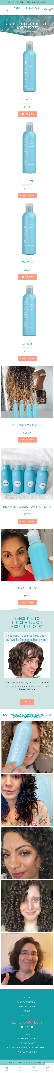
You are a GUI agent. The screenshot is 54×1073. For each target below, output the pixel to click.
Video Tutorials (27, 1006)
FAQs (27, 1034)
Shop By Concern (26, 1002)
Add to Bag (27, 603)
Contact (27, 1015)
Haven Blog (33, 1071)
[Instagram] (27, 1027)
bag (47, 1070)
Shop (27, 997)
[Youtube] (32, 1027)
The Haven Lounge (27, 1052)
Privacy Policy (27, 1043)
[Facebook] (22, 1027)
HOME (7, 1070)
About (27, 1011)
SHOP (20, 1070)
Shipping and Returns (27, 1039)
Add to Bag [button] (27, 114)
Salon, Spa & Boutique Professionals (27, 1047)
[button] (27, 702)
